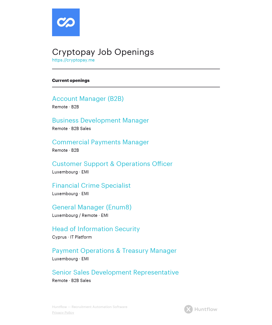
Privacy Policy (63, 312)
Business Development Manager (100, 119)
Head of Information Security (96, 228)
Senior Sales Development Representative (115, 271)
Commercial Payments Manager (100, 141)
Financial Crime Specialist (91, 184)
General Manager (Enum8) (92, 206)
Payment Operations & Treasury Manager (114, 249)
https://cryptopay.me (73, 59)
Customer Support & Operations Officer (112, 162)
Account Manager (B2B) (88, 97)
